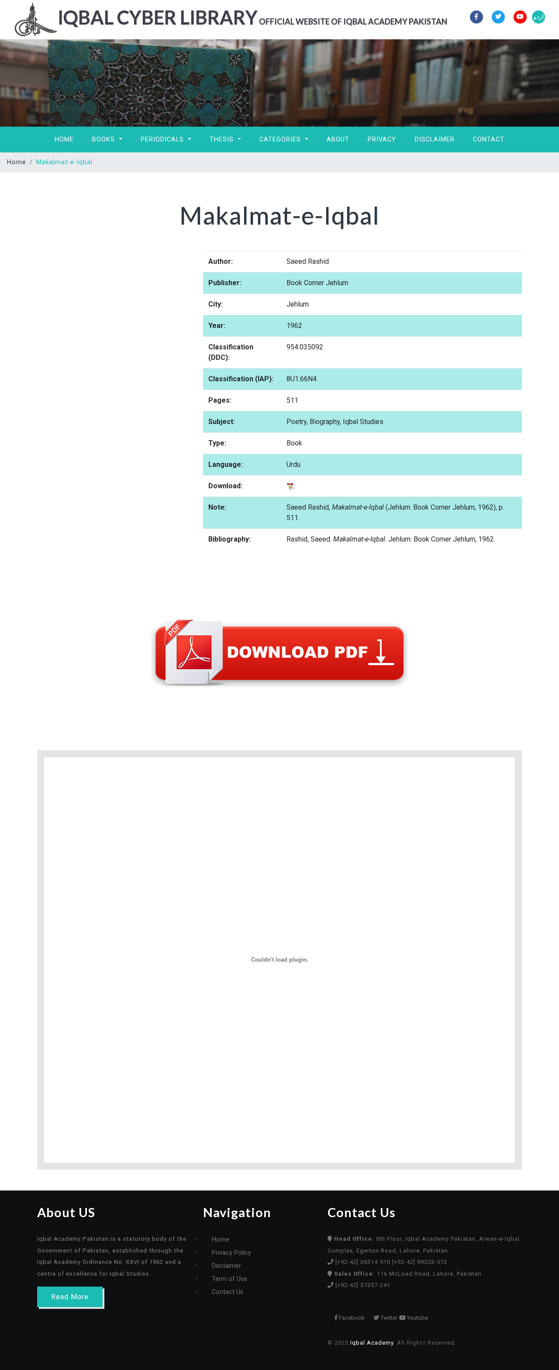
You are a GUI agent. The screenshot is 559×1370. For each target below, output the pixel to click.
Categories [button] (281, 139)
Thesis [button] (223, 139)
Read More (70, 1297)
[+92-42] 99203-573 (419, 1262)
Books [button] (104, 139)
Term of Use (229, 1279)
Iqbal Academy (371, 1342)
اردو (538, 17)
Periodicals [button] (163, 139)
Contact (488, 139)
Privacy (382, 139)
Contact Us (227, 1292)
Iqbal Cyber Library (231, 17)
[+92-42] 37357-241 (362, 1285)
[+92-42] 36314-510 (363, 1262)
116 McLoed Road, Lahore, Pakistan (408, 1273)
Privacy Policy (231, 1252)
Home (64, 139)
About (338, 139)
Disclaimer (435, 139)
